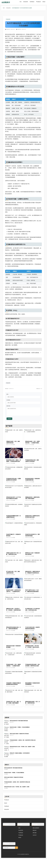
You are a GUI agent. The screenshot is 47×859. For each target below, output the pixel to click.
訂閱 (16, 848)
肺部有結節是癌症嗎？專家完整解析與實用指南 (19, 720)
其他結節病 (25, 1)
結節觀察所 (6, 2)
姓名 (7, 394)
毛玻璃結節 (32, 1)
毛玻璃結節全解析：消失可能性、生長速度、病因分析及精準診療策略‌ (32, 647)
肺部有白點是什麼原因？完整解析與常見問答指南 (19, 733)
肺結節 (44, 1)
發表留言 (9, 418)
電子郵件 (8, 400)
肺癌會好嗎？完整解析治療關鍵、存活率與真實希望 (20, 753)
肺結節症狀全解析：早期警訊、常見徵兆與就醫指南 (20, 727)
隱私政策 (34, 830)
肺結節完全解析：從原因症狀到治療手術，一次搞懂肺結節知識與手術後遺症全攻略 (13, 591)
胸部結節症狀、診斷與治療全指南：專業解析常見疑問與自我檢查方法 (32, 573)
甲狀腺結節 (38, 1)
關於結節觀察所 (36, 827)
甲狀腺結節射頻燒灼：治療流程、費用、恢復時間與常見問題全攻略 (23, 740)
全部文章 (34, 835)
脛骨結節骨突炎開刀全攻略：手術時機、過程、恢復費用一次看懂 (22, 746)
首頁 (20, 1)
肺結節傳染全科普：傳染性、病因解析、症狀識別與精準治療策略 (13, 461)
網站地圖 (34, 832)
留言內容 (8, 405)
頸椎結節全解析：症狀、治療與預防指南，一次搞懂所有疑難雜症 (32, 443)
